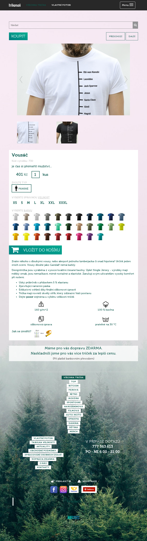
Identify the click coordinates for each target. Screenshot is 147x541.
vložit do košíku (41, 250)
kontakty (43, 467)
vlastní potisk (61, 5)
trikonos (74, 501)
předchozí (115, 36)
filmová (73, 410)
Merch (74, 431)
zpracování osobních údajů (43, 454)
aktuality (43, 446)
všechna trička (36, 5)
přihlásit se (63, 481)
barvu (28, 210)
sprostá (73, 419)
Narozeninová (73, 406)
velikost (44, 197)
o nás (43, 463)
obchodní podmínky (43, 450)
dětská (73, 427)
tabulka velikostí (43, 442)
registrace (89, 481)
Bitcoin (73, 385)
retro (73, 394)
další (132, 36)
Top (73, 381)
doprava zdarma (43, 459)
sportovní (73, 402)
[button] (21, 79)
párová (73, 390)
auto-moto (73, 415)
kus (45, 175)
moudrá (73, 398)
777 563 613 (102, 447)
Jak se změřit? (21, 331)
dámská (73, 423)
